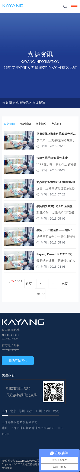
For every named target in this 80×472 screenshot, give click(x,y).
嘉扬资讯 (22, 103)
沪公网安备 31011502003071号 (20, 460)
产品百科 (57, 123)
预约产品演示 (18, 360)
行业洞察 (41, 123)
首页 (9, 103)
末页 (65, 283)
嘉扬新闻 (38, 103)
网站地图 (7, 467)
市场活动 (25, 123)
